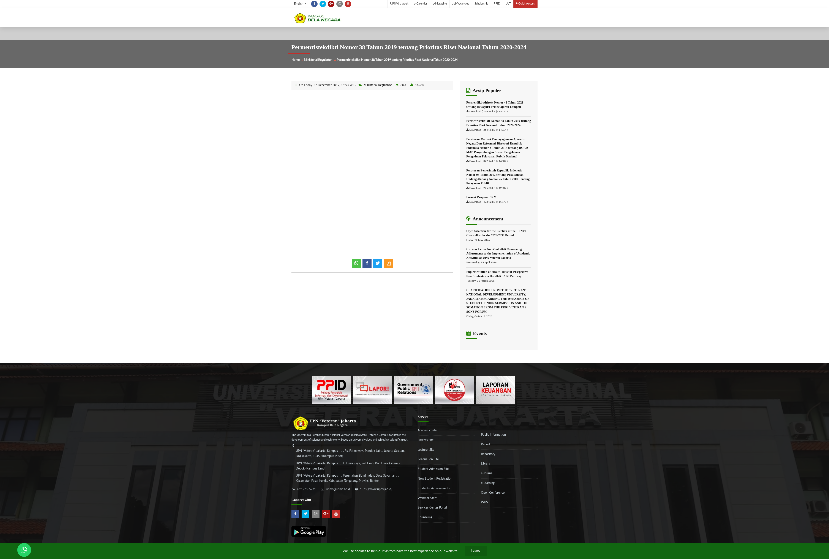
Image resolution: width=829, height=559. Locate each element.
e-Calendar (420, 3)
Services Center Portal (432, 507)
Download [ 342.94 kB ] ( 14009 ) (488, 161)
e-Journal (487, 473)
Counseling (425, 517)
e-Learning (488, 483)
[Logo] (317, 18)
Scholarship (481, 3)
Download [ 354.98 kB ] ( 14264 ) (488, 130)
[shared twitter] (377, 263)
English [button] (299, 3)
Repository (488, 454)
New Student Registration (435, 478)
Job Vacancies (460, 3)
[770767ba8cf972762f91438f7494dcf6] (495, 389)
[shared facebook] (367, 263)
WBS (484, 502)
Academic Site (427, 430)
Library (485, 463)
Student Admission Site (433, 469)
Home (295, 59)
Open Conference (493, 492)
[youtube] (348, 4)
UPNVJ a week (399, 3)
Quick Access (526, 3)
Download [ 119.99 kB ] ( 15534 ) (488, 111)
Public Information (493, 434)
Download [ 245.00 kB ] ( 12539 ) (488, 188)
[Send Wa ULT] (24, 550)
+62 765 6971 (306, 489)
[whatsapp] (356, 263)
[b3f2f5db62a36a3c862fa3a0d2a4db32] (372, 389)
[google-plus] (331, 4)
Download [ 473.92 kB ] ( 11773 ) (488, 202)
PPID (497, 3)
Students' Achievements (434, 488)
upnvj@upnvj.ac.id (338, 489)
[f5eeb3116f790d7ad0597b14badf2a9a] (413, 389)
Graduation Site (428, 459)
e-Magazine (440, 3)
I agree (475, 550)
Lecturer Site (426, 449)
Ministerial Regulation (318, 59)
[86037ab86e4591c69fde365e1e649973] (331, 389)
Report (485, 444)
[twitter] (323, 4)
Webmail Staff (427, 498)
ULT (508, 3)
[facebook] (314, 4)
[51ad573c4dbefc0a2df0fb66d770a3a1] (454, 389)
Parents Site (425, 440)
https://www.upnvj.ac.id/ (376, 489)
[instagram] (339, 4)
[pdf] (388, 263)
